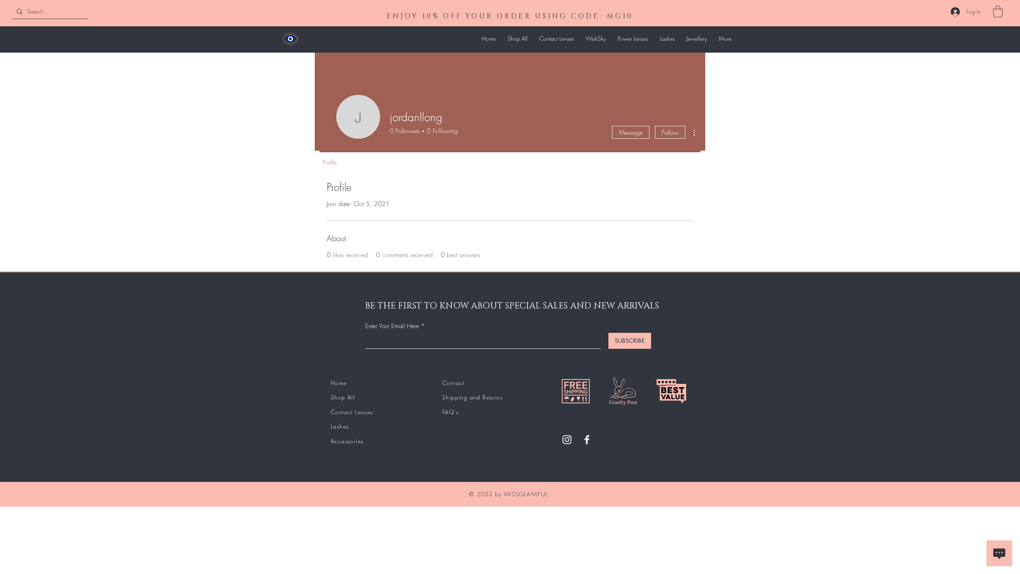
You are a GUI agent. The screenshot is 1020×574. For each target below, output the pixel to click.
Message (631, 132)
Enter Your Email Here (392, 326)
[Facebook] (587, 440)
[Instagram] (567, 440)
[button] (998, 12)
